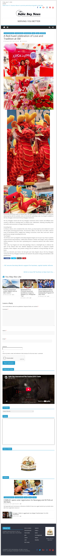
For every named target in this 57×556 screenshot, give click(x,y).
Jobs (25, 535)
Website (5, 346)
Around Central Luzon (9, 33)
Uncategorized (38, 535)
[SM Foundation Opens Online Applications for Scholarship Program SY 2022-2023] (46, 280)
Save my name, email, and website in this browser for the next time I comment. (23, 353)
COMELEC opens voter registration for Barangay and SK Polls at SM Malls (28, 501)
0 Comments (24, 41)
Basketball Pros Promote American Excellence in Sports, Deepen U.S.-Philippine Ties (28, 293)
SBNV (36, 533)
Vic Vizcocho (17, 41)
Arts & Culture (27, 528)
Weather (37, 540)
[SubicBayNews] (4, 27)
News (38, 33)
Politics (34, 497)
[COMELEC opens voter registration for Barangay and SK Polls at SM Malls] (28, 480)
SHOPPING (43, 33)
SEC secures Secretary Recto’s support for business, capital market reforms (28, 265)
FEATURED (27, 533)
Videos (36, 537)
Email (4, 339)
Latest (33, 33)
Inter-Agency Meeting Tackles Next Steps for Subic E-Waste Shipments (20, 5)
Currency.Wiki (50, 443)
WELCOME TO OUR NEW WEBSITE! (29, 21)
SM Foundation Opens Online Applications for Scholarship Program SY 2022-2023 (46, 292)
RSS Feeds (26, 542)
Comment (5, 309)
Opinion (37, 528)
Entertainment (27, 33)
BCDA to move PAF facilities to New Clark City (39, 272)
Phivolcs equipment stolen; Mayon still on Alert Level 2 (10, 291)
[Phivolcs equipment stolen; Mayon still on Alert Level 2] (11, 280)
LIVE (25, 540)
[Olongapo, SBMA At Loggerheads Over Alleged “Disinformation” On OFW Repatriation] (7, 512)
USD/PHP (6, 443)
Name (4, 330)
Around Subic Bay (19, 33)
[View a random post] (52, 27)
